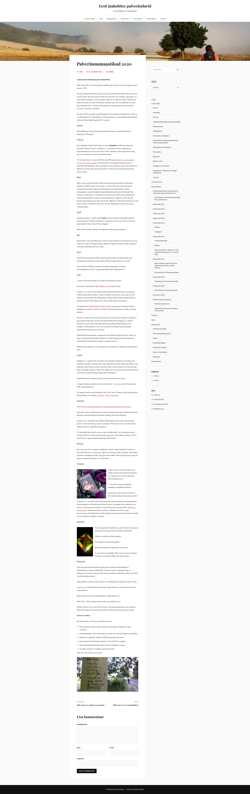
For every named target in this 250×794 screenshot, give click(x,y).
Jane (81, 72)
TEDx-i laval (104, 286)
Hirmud (155, 117)
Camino (111, 72)
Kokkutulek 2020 (159, 286)
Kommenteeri (82, 724)
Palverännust (137, 19)
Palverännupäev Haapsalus (162, 299)
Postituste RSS (159, 399)
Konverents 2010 (159, 295)
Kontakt (163, 19)
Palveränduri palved (159, 347)
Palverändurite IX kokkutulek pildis (166, 281)
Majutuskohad (158, 126)
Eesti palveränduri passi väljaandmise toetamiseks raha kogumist (108, 406)
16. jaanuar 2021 (95, 72)
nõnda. (123, 378)
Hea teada (156, 112)
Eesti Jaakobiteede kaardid (162, 333)
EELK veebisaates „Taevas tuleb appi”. (105, 395)
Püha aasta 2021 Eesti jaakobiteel (125, 705)
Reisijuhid (156, 156)
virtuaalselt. (97, 452)
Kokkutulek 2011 (159, 204)
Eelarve (155, 108)
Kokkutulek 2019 (159, 277)
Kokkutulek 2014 (159, 218)
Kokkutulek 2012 (159, 209)
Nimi (79, 748)
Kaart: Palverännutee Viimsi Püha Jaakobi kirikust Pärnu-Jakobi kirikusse (165, 265)
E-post (112, 748)
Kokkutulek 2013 (159, 213)
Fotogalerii (158, 232)
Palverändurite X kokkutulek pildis (166, 290)
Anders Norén (138, 789)
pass (133, 470)
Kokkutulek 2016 (159, 236)
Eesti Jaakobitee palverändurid (125, 5)
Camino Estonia (89, 19)
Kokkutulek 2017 (159, 259)
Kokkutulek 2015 (159, 223)
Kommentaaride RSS (160, 404)
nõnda (100, 378)
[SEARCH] (178, 69)
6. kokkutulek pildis (160, 241)
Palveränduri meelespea (161, 136)
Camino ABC (125, 19)
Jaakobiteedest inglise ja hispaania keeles (166, 122)
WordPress (119, 789)
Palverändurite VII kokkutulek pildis (166, 272)
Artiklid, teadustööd (159, 329)
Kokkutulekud (111, 19)
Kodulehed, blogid (159, 343)
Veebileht (80, 759)
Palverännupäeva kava (162, 304)
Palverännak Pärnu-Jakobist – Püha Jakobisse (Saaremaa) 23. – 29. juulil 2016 (166, 252)
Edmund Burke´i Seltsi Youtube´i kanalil (103, 306)
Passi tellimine (151, 19)
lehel (78, 349)
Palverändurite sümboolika (162, 147)
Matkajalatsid (157, 131)
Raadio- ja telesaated (160, 352)
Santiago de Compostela (161, 166)
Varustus (156, 177)
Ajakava (157, 227)
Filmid (155, 338)
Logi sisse (157, 395)
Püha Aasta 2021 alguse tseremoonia (90, 705)
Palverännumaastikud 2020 (104, 64)
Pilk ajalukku (157, 152)
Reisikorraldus (158, 161)
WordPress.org (159, 409)
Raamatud (156, 357)
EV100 (156, 380)
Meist (101, 19)
